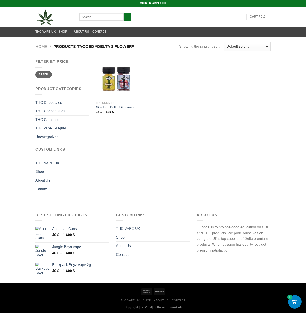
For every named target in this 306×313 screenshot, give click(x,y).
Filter (43, 74)
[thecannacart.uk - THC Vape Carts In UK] (54, 17)
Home (41, 46)
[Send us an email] (240, 17)
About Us (81, 31)
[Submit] (127, 17)
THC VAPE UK (45, 31)
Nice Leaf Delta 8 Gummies (115, 107)
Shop (63, 31)
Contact (99, 31)
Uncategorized (47, 137)
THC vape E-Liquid (50, 128)
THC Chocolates (48, 102)
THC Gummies (47, 120)
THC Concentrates (50, 111)
